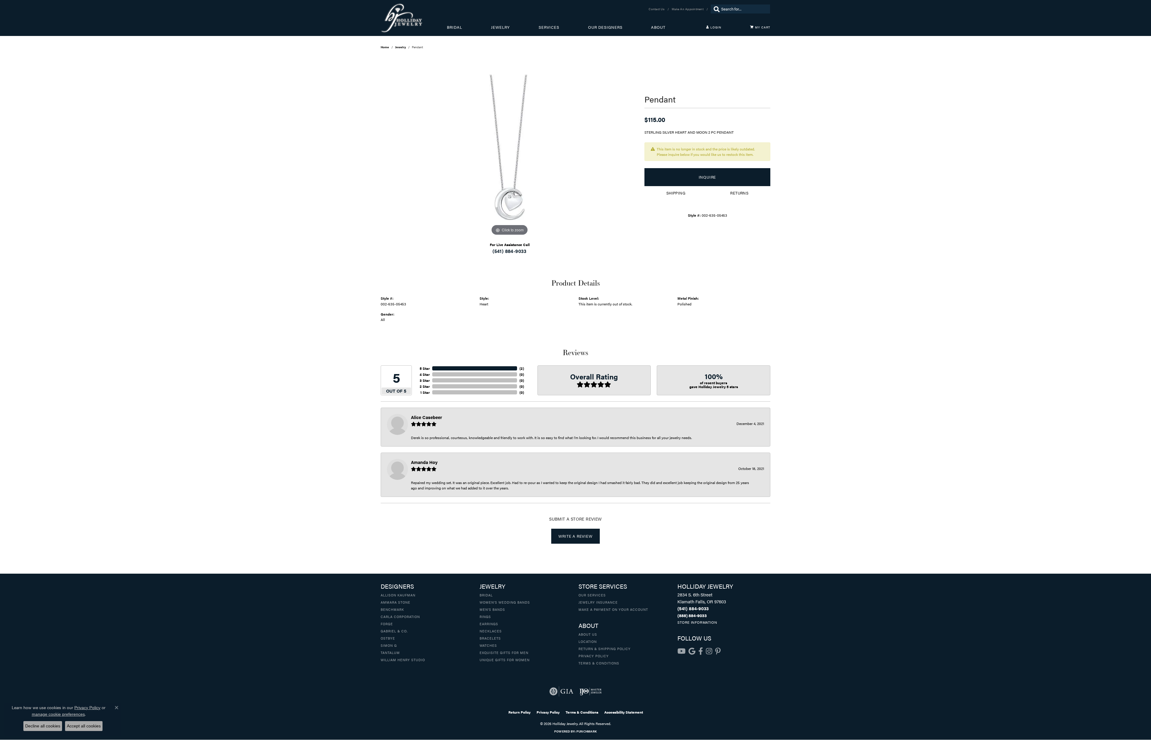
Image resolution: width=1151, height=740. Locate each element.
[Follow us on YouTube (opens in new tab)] (681, 651)
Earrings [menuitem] (489, 623)
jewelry (400, 47)
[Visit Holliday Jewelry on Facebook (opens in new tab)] (700, 651)
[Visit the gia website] (561, 691)
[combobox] (744, 8)
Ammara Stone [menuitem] (395, 602)
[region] (509, 147)
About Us (587, 634)
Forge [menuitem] (387, 623)
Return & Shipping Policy (604, 648)
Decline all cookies (42, 726)
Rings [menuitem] (485, 616)
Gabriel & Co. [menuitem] (394, 631)
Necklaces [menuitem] (491, 631)
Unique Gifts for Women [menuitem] (505, 659)
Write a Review (575, 536)
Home (385, 47)
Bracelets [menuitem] (490, 638)
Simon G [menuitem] (389, 645)
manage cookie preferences (58, 714)
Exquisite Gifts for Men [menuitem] (504, 652)
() (521, 368)
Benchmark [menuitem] (392, 609)
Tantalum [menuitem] (390, 652)
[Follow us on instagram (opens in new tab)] (709, 651)
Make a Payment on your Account (613, 609)
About (658, 27)
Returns (739, 193)
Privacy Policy (593, 655)
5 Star (425, 368)
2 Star (425, 386)
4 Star (425, 374)
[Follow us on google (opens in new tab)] (692, 651)
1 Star (425, 392)
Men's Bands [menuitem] (492, 609)
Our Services (592, 595)
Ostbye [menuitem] (388, 638)
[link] (657, 8)
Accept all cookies (84, 726)
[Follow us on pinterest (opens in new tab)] (718, 651)
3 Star (425, 380)
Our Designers (605, 27)
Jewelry (500, 27)
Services (549, 27)
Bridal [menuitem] (486, 595)
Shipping (675, 193)
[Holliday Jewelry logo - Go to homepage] (414, 18)
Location (587, 641)
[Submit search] (715, 8)
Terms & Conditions (598, 663)
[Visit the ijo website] (590, 691)
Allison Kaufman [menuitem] (398, 595)
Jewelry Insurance (598, 602)
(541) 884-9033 (509, 251)
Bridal (454, 27)
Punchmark (586, 731)
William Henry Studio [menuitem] (403, 659)
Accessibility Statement (623, 712)
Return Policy (519, 712)
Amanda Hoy (424, 462)
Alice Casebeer (426, 417)
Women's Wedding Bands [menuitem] (505, 602)
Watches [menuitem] (488, 645)
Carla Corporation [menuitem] (400, 616)
